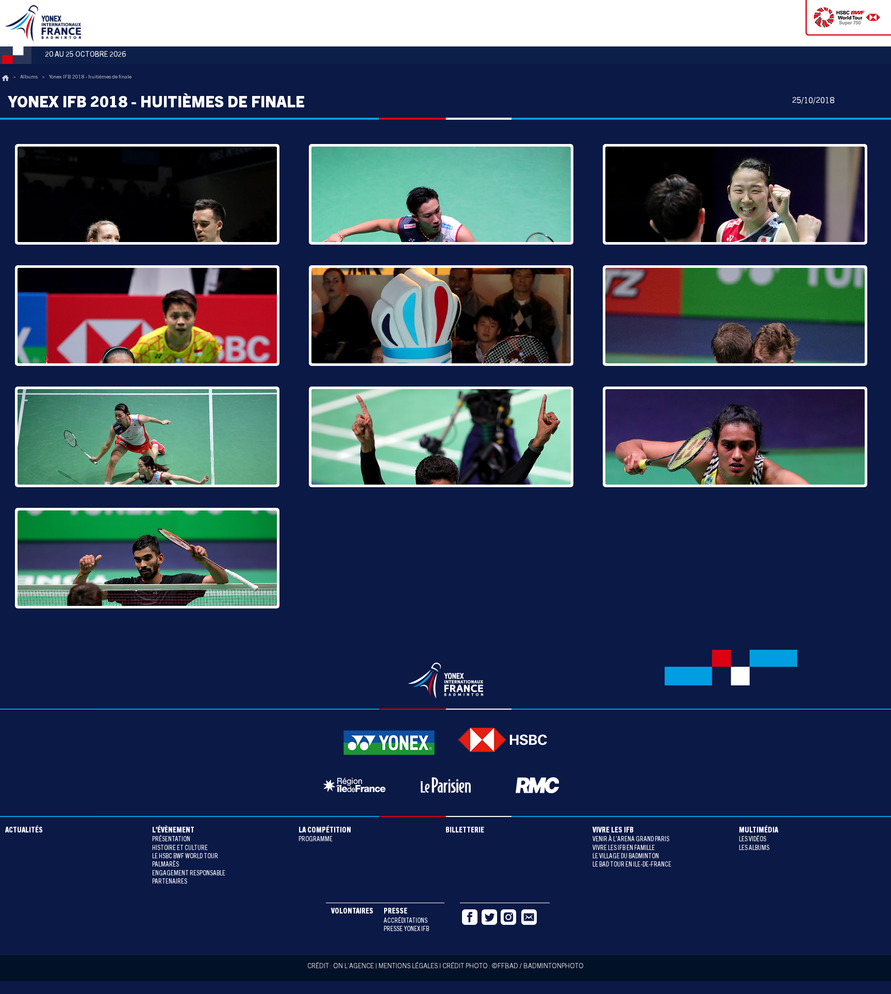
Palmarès (165, 865)
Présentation (171, 840)
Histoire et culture (180, 848)
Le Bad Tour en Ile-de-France (631, 865)
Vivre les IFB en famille (623, 848)
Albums (29, 77)
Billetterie (465, 831)
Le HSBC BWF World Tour (185, 857)
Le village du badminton (625, 857)
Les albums (754, 848)
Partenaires (169, 882)
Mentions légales (408, 967)
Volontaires (352, 912)
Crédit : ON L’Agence (340, 967)
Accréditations (405, 921)
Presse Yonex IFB (406, 929)
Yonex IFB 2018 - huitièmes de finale (90, 77)
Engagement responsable (188, 874)
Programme (316, 840)
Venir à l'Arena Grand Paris (630, 840)
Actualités (24, 831)
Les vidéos (752, 840)
